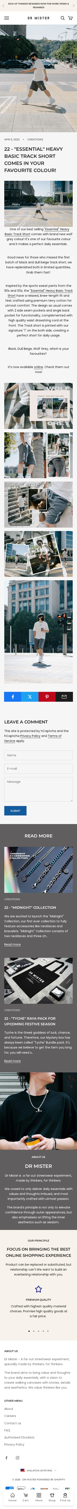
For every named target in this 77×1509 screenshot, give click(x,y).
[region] (38, 1305)
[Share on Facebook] (12, 697)
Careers (10, 1416)
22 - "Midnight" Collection (30, 908)
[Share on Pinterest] (47, 697)
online (38, 367)
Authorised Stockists (19, 1437)
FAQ (7, 1430)
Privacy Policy (30, 736)
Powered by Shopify (51, 1479)
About (8, 1409)
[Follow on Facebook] (6, 1458)
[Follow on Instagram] (17, 1458)
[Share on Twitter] (29, 697)
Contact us (12, 1423)
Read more (12, 944)
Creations (35, 139)
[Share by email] (64, 697)
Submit (15, 811)
